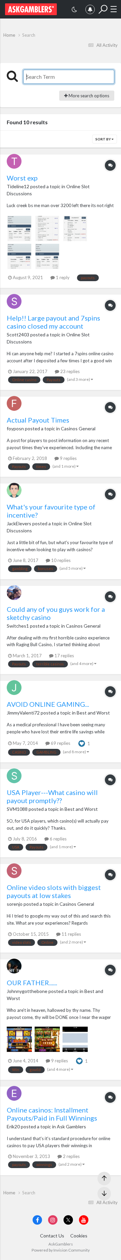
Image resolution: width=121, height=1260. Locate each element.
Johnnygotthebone (27, 991)
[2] (74, 10)
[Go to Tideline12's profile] (14, 161)
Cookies (78, 1235)
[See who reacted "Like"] (82, 742)
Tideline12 (18, 186)
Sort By (103, 139)
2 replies (71, 1156)
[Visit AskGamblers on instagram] (52, 1220)
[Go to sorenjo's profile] (14, 870)
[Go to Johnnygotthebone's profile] (14, 966)
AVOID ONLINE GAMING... (48, 704)
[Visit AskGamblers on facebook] (37, 1220)
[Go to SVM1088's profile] (14, 775)
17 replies (63, 655)
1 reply (62, 277)
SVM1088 (17, 809)
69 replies (60, 743)
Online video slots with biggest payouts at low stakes (54, 891)
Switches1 (18, 626)
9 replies (68, 458)
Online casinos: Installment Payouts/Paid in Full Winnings (52, 1114)
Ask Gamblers (71, 1126)
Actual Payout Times (38, 420)
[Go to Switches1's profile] (14, 592)
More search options (88, 95)
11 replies (71, 934)
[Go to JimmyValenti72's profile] (14, 687)
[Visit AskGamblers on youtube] (83, 1220)
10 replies (60, 560)
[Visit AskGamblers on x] (68, 1220)
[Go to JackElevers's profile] (14, 490)
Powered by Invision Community (61, 1250)
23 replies (69, 371)
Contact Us (52, 1235)
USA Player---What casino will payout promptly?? (52, 796)
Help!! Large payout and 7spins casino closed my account (53, 322)
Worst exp (22, 178)
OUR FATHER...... (32, 983)
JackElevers (19, 523)
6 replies (58, 838)
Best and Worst (93, 713)
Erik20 (13, 1126)
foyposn (15, 428)
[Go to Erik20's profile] (14, 1093)
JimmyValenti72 (23, 713)
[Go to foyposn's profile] (14, 403)
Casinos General (78, 428)
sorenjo (15, 904)
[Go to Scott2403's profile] (14, 301)
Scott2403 (18, 334)
